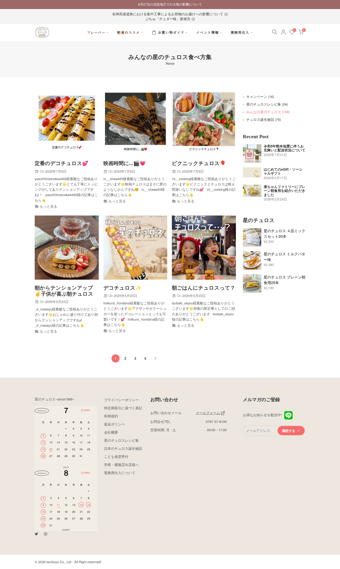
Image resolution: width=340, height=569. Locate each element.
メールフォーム (208, 412)
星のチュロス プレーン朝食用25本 (284, 279)
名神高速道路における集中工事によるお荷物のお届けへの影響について (168, 13)
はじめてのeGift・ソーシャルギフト (283, 171)
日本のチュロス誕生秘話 (123, 448)
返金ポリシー (114, 424)
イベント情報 (207, 32)
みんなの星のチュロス (268, 111)
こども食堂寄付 (116, 456)
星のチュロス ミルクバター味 (284, 256)
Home (170, 63)
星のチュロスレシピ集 (267, 104)
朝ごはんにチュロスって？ (203, 288)
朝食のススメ (128, 32)
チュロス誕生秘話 (263, 119)
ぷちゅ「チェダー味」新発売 (168, 18)
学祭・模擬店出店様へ (121, 464)
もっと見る (48, 206)
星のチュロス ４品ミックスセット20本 (284, 233)
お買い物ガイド (171, 32)
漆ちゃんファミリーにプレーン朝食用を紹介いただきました (284, 191)
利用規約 (111, 415)
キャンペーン (260, 96)
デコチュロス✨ (122, 288)
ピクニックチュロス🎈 (199, 163)
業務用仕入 (240, 32)
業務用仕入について (119, 472)
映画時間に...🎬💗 (124, 163)
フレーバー (96, 32)
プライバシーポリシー (121, 399)
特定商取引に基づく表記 (123, 407)
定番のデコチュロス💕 (61, 163)
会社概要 (111, 432)
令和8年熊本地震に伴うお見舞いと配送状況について (284, 148)
